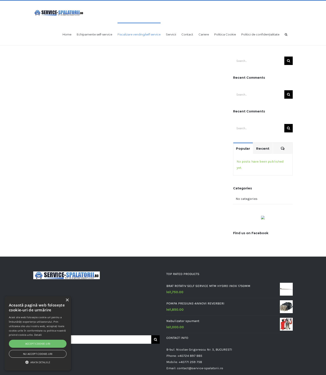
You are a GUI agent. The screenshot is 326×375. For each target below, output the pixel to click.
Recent (262, 148)
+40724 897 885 (189, 356)
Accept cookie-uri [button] (37, 343)
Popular (243, 148)
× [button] (67, 300)
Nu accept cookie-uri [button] (38, 353)
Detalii (38, 334)
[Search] (286, 34)
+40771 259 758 (190, 362)
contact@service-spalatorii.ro (200, 368)
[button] (38, 362)
